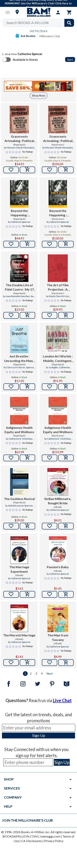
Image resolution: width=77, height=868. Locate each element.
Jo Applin (53, 367)
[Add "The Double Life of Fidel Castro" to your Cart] (27, 315)
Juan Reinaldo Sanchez (18, 296)
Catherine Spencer (21, 221)
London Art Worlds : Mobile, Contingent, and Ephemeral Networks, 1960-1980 (58, 358)
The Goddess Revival (19, 499)
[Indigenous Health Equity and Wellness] (19, 410)
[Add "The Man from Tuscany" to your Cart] (66, 662)
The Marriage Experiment (19, 569)
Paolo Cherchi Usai (59, 296)
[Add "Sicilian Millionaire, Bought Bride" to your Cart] (66, 526)
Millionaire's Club (49, 36)
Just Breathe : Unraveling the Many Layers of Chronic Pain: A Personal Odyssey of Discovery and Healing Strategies (19, 358)
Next (50, 673)
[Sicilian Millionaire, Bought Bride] (57, 482)
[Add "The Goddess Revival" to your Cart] (27, 526)
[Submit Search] (69, 23)
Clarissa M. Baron (16, 367)
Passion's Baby (58, 567)
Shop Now (38, 95)
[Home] (38, 12)
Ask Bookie (28, 36)
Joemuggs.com (50, 836)
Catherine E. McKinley (20, 438)
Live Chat (62, 700)
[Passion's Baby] (58, 550)
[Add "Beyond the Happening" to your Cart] (27, 244)
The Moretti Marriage (19, 635)
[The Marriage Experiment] (19, 550)
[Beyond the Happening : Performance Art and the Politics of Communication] (19, 194)
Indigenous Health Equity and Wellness (19, 430)
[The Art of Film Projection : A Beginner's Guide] (58, 268)
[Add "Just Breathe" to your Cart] (27, 386)
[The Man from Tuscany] (57, 618)
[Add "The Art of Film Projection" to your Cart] (66, 315)
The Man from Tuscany (57, 637)
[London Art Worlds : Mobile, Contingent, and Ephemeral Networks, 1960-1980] (57, 339)
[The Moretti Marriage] (19, 618)
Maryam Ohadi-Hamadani (20, 147)
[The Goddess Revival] (19, 482)
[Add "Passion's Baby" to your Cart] (66, 594)
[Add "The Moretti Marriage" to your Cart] (27, 662)
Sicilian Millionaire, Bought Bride (57, 501)
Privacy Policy (53, 841)
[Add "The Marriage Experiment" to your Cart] (27, 594)
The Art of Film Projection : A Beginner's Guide (57, 287)
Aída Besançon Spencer (20, 505)
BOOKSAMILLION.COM (20, 836)
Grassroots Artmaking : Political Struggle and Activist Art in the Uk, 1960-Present (19, 138)
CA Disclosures (31, 841)
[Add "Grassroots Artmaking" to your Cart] (27, 170)
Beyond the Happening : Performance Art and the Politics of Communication (19, 213)
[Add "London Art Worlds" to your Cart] (66, 386)
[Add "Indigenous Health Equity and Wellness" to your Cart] (27, 458)
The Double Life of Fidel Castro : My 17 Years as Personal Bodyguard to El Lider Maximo (19, 287)
